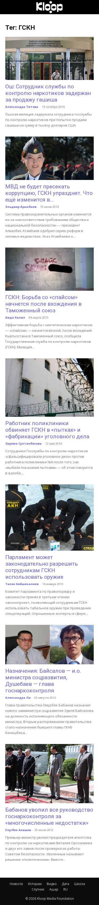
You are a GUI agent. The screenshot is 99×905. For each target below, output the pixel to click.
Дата (65, 884)
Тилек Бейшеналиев (22, 584)
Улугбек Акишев (18, 830)
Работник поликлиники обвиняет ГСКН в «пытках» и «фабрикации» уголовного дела (47, 430)
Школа (79, 884)
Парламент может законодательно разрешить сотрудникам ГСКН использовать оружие (41, 567)
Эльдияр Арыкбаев (20, 207)
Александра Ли (18, 698)
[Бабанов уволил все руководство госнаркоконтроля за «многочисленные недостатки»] (49, 773)
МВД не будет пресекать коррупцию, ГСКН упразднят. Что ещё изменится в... (49, 193)
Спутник (38, 889)
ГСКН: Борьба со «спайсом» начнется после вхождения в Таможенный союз (43, 304)
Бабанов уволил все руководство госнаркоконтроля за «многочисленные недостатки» (49, 816)
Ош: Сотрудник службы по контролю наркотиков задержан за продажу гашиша (48, 93)
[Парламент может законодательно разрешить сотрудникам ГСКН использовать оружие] (49, 517)
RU (65, 889)
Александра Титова (21, 107)
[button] (9, 7)
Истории (35, 884)
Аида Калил (15, 317)
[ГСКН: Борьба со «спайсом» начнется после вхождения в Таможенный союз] (49, 269)
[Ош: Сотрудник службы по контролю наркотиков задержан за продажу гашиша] (49, 58)
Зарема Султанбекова (23, 443)
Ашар (53, 889)
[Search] (91, 7)
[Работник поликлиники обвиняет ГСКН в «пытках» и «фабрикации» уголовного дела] (49, 387)
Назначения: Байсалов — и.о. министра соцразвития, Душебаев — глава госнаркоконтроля (43, 681)
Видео (52, 884)
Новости (16, 884)
